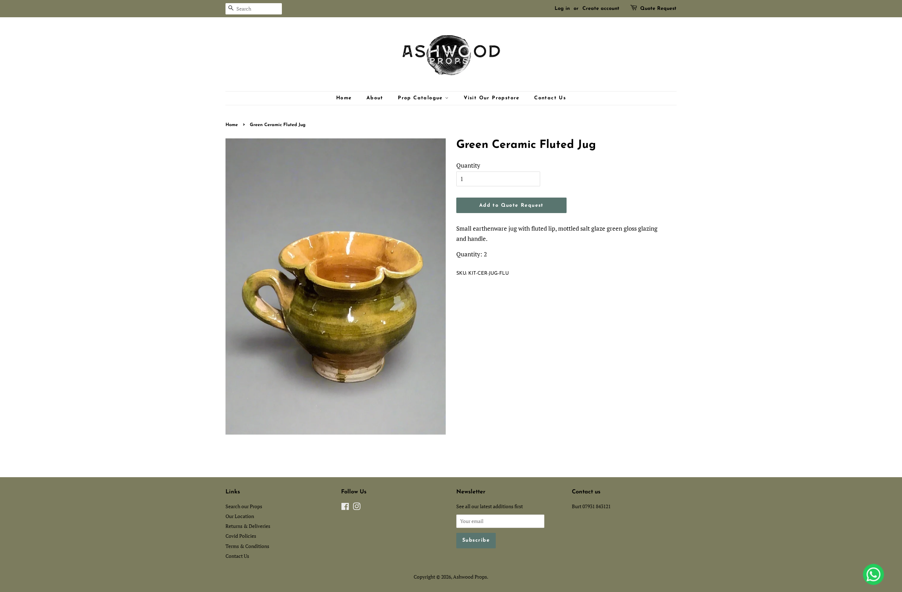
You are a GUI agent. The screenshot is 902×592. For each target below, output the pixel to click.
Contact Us (550, 98)
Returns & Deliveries (248, 526)
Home (344, 98)
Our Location (240, 516)
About (374, 98)
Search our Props (244, 506)
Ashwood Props (470, 576)
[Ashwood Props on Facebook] (345, 507)
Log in (562, 8)
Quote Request (658, 8)
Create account (600, 8)
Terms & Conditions (247, 546)
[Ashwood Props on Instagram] (356, 507)
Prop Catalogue (421, 98)
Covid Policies (241, 535)
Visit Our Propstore (492, 98)
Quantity (468, 165)
